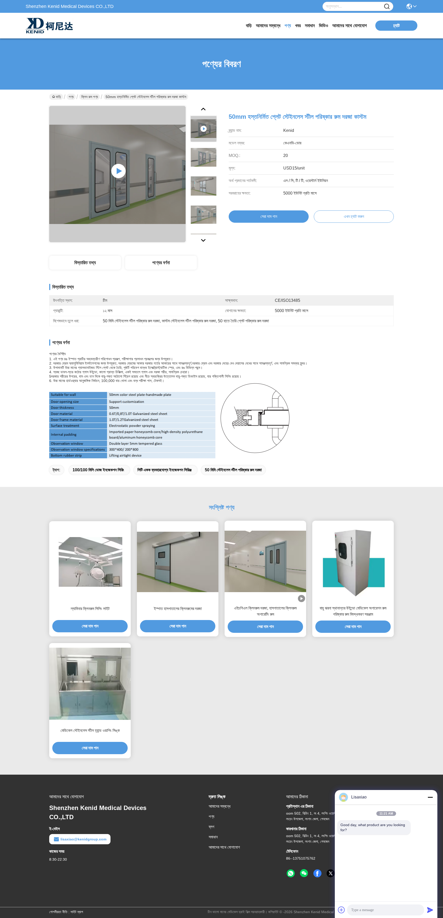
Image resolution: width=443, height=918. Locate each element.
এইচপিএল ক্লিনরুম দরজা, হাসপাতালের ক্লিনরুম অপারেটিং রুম (265, 611)
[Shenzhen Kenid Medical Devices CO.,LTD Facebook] (317, 873)
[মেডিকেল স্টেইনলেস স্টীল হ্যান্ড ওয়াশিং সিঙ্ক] (90, 684)
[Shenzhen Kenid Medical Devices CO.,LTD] (54, 25)
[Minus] (430, 797)
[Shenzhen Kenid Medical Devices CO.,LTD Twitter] (330, 873)
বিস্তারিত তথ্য (85, 262)
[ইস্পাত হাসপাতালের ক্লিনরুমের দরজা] (177, 562)
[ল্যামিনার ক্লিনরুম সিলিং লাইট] (90, 562)
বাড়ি (249, 25)
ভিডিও (323, 25)
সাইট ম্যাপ (77, 912)
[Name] (387, 6)
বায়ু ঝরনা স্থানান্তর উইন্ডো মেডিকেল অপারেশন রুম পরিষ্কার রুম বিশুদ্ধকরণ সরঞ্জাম (353, 611)
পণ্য (288, 25)
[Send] (430, 909)
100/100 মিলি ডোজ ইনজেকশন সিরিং (98, 470)
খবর (298, 25)
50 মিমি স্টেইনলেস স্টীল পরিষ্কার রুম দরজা (233, 470)
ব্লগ (211, 827)
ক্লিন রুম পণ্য (89, 97)
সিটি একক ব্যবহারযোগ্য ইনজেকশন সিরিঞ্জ (164, 470)
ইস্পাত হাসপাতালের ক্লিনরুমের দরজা (178, 608)
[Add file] (341, 909)
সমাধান (310, 25)
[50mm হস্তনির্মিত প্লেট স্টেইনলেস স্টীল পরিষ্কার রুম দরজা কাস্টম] (117, 174)
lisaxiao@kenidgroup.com (83, 839)
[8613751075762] (290, 873)
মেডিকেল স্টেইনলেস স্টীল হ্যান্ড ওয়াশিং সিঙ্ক (90, 730)
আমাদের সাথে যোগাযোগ (349, 25)
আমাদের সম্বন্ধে (268, 25)
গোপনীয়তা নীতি (58, 912)
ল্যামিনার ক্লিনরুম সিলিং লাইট (90, 608)
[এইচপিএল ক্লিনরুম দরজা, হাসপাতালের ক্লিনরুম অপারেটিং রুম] (265, 561)
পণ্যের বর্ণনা (161, 262)
